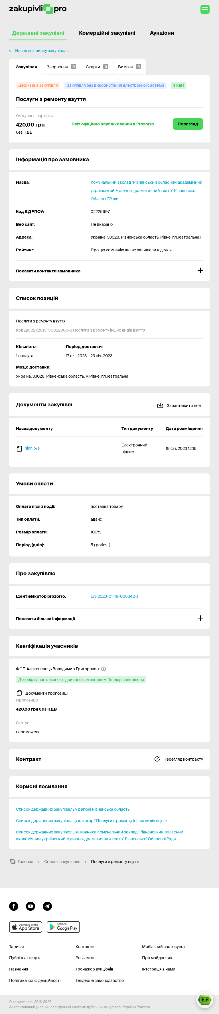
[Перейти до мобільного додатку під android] (63, 927)
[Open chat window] (204, 999)
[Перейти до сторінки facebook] (13, 906)
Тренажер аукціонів (94, 969)
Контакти (85, 946)
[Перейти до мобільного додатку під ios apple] (25, 927)
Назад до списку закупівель (41, 50)
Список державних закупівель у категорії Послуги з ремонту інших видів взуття (92, 820)
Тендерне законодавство (100, 980)
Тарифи (16, 946)
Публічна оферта (25, 957)
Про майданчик (157, 957)
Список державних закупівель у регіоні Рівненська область (72, 809)
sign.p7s (32, 448)
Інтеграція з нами (158, 969)
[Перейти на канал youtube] (30, 906)
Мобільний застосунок (164, 946)
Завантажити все (183, 405)
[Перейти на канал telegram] (47, 906)
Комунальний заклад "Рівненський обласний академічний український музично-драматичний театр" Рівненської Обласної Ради (146, 190)
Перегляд (188, 124)
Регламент (86, 957)
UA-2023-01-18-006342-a (115, 596)
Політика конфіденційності (34, 980)
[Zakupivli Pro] (37, 9)
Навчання (18, 969)
